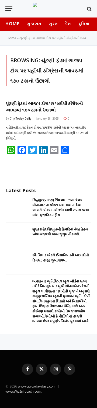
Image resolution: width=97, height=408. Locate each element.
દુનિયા (84, 24)
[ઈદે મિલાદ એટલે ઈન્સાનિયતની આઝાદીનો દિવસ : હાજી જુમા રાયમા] (17, 261)
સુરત (53, 24)
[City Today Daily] (48, 9)
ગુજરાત (34, 24)
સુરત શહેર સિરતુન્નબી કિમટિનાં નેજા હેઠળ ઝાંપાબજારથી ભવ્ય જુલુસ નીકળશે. (60, 232)
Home (12, 24)
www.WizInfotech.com (23, 391)
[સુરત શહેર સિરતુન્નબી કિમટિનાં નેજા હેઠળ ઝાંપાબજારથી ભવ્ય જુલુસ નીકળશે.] (17, 235)
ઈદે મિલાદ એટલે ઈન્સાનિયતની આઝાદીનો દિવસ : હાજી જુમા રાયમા (60, 258)
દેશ (68, 24)
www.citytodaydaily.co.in (37, 386)
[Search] (89, 9)
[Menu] (8, 9)
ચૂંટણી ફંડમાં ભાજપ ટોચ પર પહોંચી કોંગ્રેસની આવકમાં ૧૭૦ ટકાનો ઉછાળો (44, 107)
